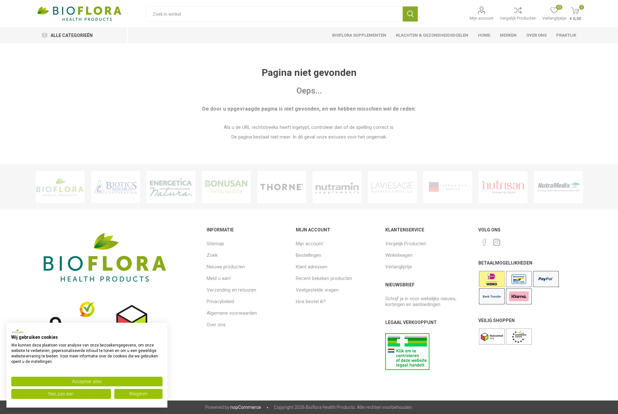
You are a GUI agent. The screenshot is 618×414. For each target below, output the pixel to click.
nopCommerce (245, 407)
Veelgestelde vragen (317, 290)
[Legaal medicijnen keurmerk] (407, 368)
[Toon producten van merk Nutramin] (337, 187)
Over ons (216, 325)
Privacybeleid (220, 301)
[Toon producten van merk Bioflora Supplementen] (60, 187)
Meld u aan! (219, 278)
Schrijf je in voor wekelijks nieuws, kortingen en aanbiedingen (420, 301)
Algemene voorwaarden (232, 313)
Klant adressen (311, 267)
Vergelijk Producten (518, 18)
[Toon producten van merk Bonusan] (226, 187)
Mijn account (481, 18)
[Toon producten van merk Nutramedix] (558, 187)
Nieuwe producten (226, 267)
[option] (60, 187)
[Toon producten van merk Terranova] (447, 187)
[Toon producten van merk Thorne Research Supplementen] (281, 187)
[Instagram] (497, 242)
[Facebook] (484, 242)
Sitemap (215, 244)
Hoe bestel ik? (311, 301)
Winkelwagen (399, 255)
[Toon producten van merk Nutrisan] (503, 187)
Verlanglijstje (398, 267)
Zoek (410, 14)
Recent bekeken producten (324, 278)
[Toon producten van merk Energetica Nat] (170, 187)
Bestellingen (308, 255)
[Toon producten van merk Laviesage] (392, 187)
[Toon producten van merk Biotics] (115, 187)
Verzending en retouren (231, 290)
